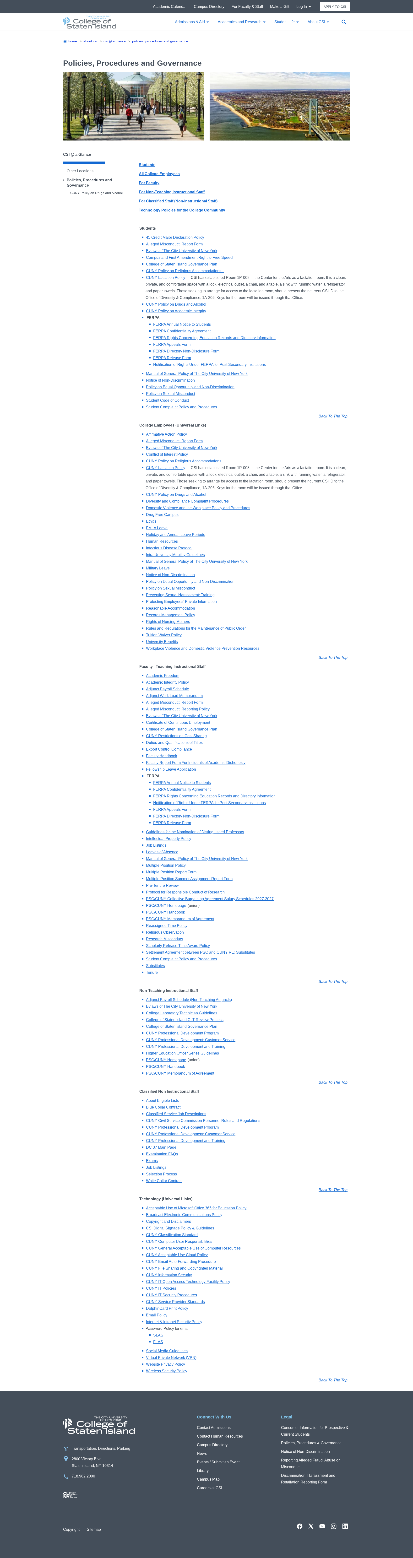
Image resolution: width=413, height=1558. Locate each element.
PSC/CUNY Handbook (165, 912)
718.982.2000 (83, 1476)
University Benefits (162, 642)
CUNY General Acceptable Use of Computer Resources (194, 1248)
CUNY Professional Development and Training (185, 1046)
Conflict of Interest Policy (167, 454)
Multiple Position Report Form (171, 872)
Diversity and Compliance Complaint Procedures (187, 501)
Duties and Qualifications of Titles (174, 743)
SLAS (158, 1335)
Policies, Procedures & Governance (311, 1443)
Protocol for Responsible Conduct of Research (185, 892)
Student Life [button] (284, 22)
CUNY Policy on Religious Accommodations (185, 271)
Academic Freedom (162, 676)
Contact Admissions (214, 1428)
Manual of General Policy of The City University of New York (197, 374)
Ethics (151, 521)
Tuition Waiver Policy (164, 635)
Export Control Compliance (169, 749)
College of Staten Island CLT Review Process (184, 1020)
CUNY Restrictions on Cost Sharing (176, 736)
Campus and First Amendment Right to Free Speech (190, 257)
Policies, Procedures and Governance (160, 41)
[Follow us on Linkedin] (345, 1526)
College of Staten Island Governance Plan (181, 264)
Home (72, 41)
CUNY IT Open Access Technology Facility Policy (188, 1282)
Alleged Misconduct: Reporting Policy (178, 709)
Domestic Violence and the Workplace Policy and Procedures (198, 508)
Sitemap (94, 1529)
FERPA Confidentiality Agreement (182, 331)
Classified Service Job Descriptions (176, 1114)
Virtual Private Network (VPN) (171, 1358)
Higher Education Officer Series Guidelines (182, 1053)
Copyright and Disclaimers (168, 1221)
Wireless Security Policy (166, 1371)
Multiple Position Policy (166, 865)
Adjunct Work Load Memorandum (174, 696)
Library (203, 1471)
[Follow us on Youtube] (322, 1526)
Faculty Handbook (161, 756)
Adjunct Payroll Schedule (167, 689)
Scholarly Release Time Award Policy (178, 946)
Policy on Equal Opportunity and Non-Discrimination (190, 387)
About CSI (90, 41)
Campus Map (208, 1479)
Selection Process (161, 1174)
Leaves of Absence (162, 852)
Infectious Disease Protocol (169, 548)
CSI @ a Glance (114, 41)
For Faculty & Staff (247, 7)
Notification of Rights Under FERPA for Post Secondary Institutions (209, 364)
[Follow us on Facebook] (299, 1526)
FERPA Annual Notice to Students (182, 324)
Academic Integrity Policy (167, 682)
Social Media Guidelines (167, 1351)
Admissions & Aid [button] (190, 22)
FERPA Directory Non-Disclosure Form (186, 351)
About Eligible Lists (162, 1100)
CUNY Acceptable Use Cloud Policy (177, 1255)
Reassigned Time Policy (166, 926)
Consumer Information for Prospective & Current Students (314, 1431)
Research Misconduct (164, 939)
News (202, 1453)
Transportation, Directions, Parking (101, 1448)
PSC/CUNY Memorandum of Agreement (180, 919)
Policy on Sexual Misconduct (170, 394)
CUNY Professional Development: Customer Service (190, 1040)
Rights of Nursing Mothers (168, 622)
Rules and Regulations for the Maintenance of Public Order (196, 628)
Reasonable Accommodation (170, 608)
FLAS (158, 1342)
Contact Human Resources (220, 1436)
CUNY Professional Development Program (182, 1033)
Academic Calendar (170, 7)
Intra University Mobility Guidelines (175, 555)
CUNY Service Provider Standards (175, 1302)
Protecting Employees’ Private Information (181, 602)
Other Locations (80, 171)
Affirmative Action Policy (166, 434)
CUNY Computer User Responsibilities (179, 1241)
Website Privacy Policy (165, 1364)
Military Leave (158, 568)
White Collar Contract (164, 1181)
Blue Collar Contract (163, 1107)
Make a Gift (279, 7)
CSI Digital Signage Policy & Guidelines (180, 1228)
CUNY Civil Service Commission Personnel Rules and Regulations (203, 1121)
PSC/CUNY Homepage (166, 905)
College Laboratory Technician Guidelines (181, 1013)
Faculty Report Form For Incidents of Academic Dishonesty (195, 763)
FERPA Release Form (172, 358)
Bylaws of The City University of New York (181, 251)
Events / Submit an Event (218, 1462)
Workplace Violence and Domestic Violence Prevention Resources (202, 648)
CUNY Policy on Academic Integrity (176, 311)
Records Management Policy (170, 615)
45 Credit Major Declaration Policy (175, 237)
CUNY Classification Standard (172, 1235)
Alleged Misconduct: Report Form (174, 244)
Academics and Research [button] (239, 22)
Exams (152, 1161)
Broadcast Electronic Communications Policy (184, 1215)
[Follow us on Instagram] (333, 1526)
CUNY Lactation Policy (165, 278)
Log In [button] (301, 7)
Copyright (71, 1529)
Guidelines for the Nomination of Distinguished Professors (195, 832)
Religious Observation (165, 932)
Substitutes (155, 966)
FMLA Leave (157, 528)
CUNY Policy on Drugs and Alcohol (96, 193)
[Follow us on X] (310, 1526)
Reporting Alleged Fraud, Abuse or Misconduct (310, 1463)
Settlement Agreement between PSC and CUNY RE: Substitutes (200, 952)
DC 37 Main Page (161, 1147)
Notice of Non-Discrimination (170, 380)
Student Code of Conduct (167, 400)
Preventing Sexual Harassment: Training (180, 595)
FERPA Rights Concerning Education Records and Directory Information (214, 338)
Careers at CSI (209, 1488)
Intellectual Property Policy (168, 839)
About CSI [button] (316, 22)
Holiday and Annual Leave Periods (175, 535)
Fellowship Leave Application (171, 769)
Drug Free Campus (162, 515)
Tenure (152, 972)
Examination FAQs (162, 1154)
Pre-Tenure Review (162, 885)
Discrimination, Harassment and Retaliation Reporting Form (308, 1478)
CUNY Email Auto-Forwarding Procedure (181, 1262)
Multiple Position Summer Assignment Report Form (189, 879)
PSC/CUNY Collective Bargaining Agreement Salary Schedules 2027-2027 (210, 899)
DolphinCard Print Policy (167, 1308)
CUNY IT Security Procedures (171, 1295)
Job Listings (156, 845)
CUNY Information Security (169, 1275)
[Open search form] (344, 22)
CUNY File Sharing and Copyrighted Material (184, 1268)
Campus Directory (209, 7)
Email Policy (156, 1315)
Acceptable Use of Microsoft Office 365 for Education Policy (196, 1208)
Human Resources (162, 541)
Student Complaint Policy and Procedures (181, 407)
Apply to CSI (335, 7)
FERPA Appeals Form (171, 344)
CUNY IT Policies (161, 1288)
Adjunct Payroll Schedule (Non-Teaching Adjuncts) (189, 1000)
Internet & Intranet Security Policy (174, 1322)
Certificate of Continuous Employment (178, 722)
